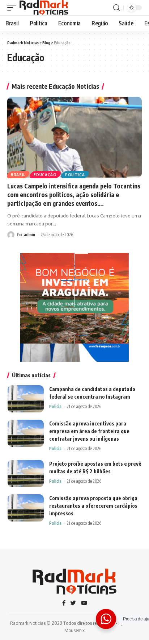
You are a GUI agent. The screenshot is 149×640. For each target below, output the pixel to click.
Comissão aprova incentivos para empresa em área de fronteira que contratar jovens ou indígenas (89, 431)
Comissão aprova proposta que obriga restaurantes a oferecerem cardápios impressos (93, 505)
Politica (75, 175)
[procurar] (116, 7)
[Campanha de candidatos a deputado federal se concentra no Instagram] (26, 398)
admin (29, 234)
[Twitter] (73, 603)
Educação (45, 175)
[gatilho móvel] (13, 7)
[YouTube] (84, 603)
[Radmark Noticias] (44, 7)
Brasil (18, 175)
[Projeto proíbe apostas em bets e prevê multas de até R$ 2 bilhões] (26, 473)
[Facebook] (64, 603)
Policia (55, 406)
